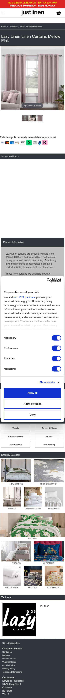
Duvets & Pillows (49, 428)
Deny (33, 414)
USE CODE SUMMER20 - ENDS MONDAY (32, 5)
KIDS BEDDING (53, 588)
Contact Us (7, 651)
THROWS (16, 563)
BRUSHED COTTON (48, 484)
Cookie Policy (8, 665)
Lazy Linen (13, 27)
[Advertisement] (32, 194)
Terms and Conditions (12, 671)
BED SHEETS (54, 509)
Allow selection (33, 403)
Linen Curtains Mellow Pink (31, 27)
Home (3, 27)
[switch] (56, 348)
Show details (47, 382)
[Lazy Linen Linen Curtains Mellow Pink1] (32, 118)
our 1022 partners (25, 297)
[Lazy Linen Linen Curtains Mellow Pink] (25, 118)
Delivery (6, 655)
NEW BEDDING (16, 484)
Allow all (33, 392)
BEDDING (32, 538)
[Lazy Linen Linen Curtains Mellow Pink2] (39, 118)
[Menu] (3, 13)
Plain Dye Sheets (15, 436)
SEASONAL (33, 588)
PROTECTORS (11, 588)
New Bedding (49, 445)
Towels (15, 428)
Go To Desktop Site (11, 642)
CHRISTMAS (48, 563)
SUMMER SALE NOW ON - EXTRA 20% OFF (32, 2)
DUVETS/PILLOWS (33, 509)
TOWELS (12, 509)
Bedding (49, 436)
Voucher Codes (9, 661)
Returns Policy (9, 658)
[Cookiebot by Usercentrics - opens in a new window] (46, 280)
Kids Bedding (16, 445)
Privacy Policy (8, 668)
